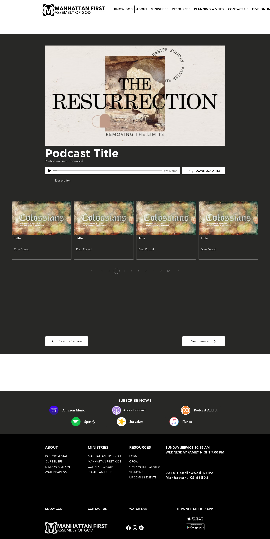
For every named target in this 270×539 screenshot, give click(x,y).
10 (168, 271)
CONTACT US (97, 509)
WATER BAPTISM (56, 472)
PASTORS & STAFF (57, 456)
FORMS (134, 456)
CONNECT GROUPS (101, 467)
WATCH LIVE (138, 509)
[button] (141, 9)
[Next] (178, 271)
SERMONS (136, 472)
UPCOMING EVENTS (142, 477)
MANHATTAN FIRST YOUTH (106, 456)
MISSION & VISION (57, 467)
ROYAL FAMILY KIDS (101, 472)
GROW (133, 461)
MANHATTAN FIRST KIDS (104, 461)
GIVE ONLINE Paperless (144, 467)
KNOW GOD (53, 509)
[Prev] (92, 271)
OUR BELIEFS (53, 461)
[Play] (49, 171)
